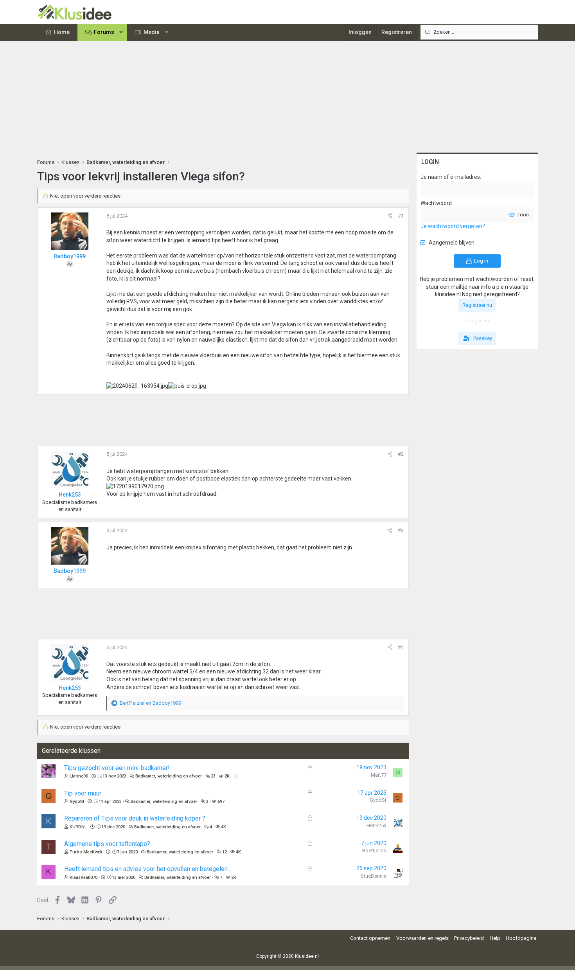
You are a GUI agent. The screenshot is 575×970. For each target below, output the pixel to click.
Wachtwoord (436, 203)
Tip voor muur (82, 793)
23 (213, 776)
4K (223, 827)
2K (227, 776)
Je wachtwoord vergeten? (452, 226)
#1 (401, 216)
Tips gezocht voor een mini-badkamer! (117, 768)
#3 (401, 530)
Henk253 (376, 825)
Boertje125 (374, 850)
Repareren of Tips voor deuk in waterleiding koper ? (134, 818)
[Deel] (390, 216)
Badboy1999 (70, 256)
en (150, 703)
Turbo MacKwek (86, 852)
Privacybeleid (469, 938)
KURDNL (78, 827)
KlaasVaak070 (83, 877)
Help (495, 938)
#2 (401, 454)
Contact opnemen (370, 938)
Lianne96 (79, 776)
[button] (121, 32)
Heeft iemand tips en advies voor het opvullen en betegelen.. (147, 869)
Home (62, 32)
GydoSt (77, 801)
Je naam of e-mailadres (450, 177)
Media (152, 32)
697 (221, 801)
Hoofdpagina (521, 938)
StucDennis (373, 876)
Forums (104, 32)
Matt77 (378, 775)
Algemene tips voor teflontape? (107, 844)
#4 (401, 647)
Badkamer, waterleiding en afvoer (168, 776)
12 (224, 852)
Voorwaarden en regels (422, 938)
